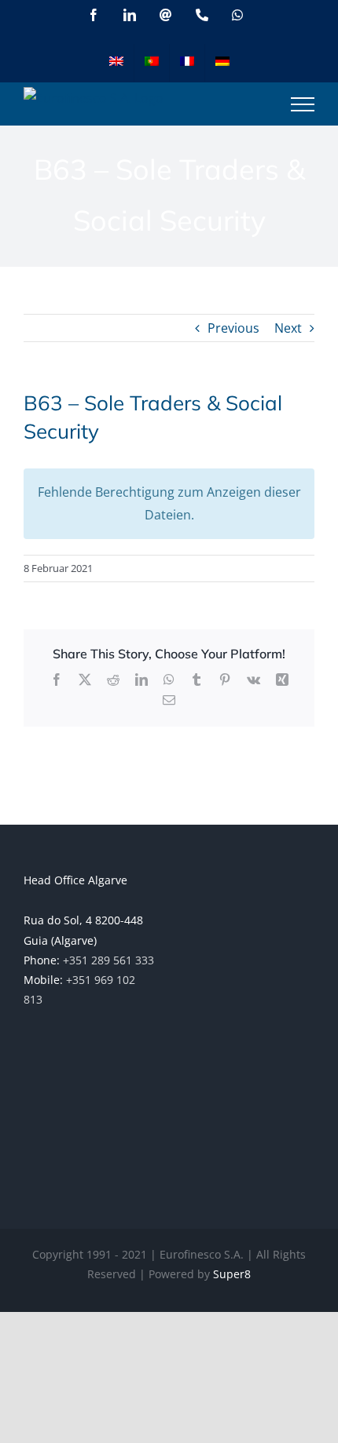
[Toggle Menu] (302, 104)
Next (288, 328)
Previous (233, 328)
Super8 (232, 1273)
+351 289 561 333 (108, 960)
